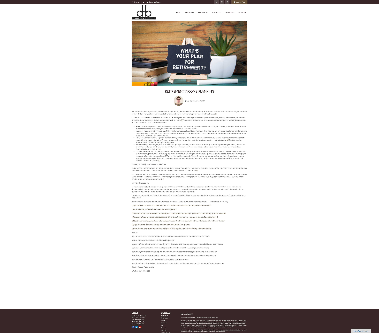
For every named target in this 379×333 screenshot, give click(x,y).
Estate (163, 320)
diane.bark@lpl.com (155, 2)
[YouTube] (222, 2)
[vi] (197, 170)
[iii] (227, 140)
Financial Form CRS (188, 314)
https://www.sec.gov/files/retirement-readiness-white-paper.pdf (154, 209)
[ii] (182, 120)
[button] (178, 12)
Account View (240, 2)
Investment (164, 318)
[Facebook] (227, 2)
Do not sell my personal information (217, 331)
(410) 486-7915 (139, 2)
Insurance (164, 323)
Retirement (164, 315)
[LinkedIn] (216, 2)
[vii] (162, 179)
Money (163, 328)
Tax (162, 325)
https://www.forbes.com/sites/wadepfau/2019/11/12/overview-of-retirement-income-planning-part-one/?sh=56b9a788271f (176, 217)
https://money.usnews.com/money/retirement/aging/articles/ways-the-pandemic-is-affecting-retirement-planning (172, 228)
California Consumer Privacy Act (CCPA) (230, 330)
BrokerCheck (215, 317)
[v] (159, 160)
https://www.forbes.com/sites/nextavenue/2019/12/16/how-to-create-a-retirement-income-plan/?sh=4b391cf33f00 (172, 205)
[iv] (159, 149)
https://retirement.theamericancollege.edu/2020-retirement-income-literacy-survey (162, 225)
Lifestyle (163, 330)
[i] (215, 114)
